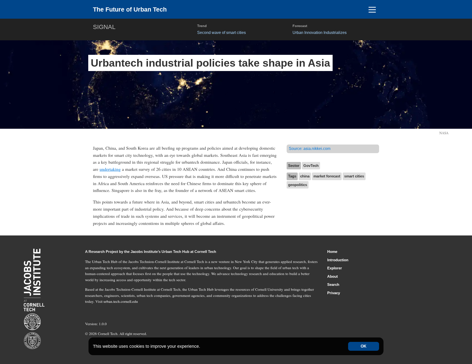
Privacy (333, 293)
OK (364, 346)
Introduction (337, 260)
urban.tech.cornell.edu (120, 301)
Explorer (334, 268)
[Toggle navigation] (372, 9)
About (332, 276)
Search (333, 284)
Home (332, 251)
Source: (309, 148)
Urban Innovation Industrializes (320, 32)
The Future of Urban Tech (130, 9)
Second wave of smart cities (221, 32)
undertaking (110, 169)
